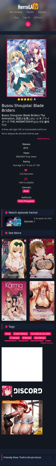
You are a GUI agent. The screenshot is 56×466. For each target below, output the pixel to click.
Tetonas (42, 12)
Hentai (37, 457)
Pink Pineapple (26, 201)
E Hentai (14, 337)
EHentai (27, 337)
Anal (26, 191)
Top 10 (26, 17)
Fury (16, 17)
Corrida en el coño (40, 333)
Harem (30, 12)
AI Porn (38, 17)
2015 (25, 147)
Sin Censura (16, 12)
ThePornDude (26, 457)
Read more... (44, 138)
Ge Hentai (40, 337)
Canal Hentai (20, 333)
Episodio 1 (29, 221)
